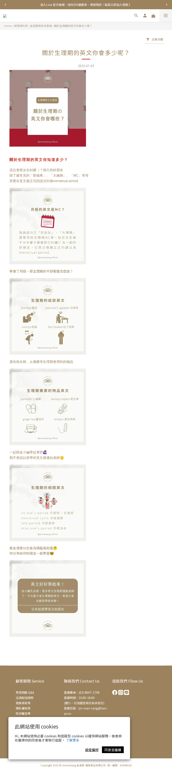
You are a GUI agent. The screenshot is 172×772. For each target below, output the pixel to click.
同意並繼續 (112, 749)
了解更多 (72, 740)
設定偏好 (92, 749)
